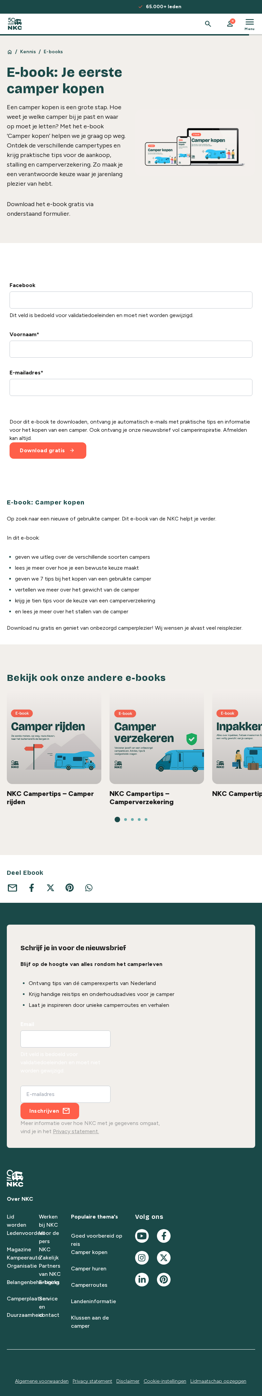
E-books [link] (53, 52)
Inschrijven (44, 1111)
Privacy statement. (76, 1131)
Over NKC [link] (20, 1199)
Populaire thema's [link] (94, 1216)
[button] (229, 23)
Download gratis (47, 450)
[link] (15, 24)
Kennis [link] (28, 52)
